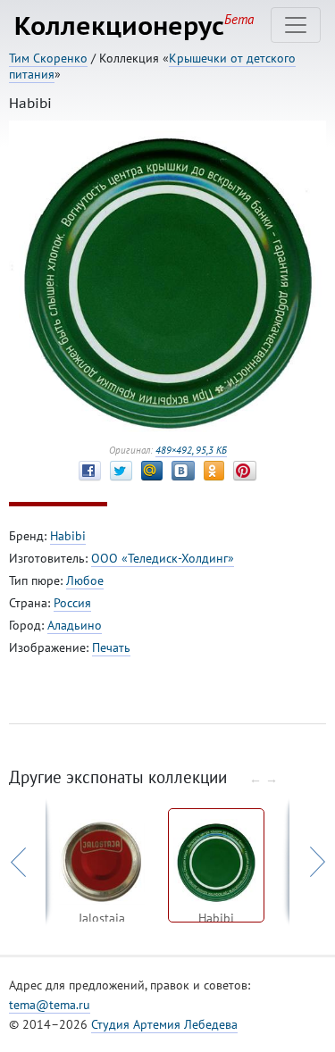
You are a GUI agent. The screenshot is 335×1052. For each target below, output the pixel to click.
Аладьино (74, 625)
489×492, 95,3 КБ (191, 450)
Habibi (68, 536)
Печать (111, 647)
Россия (72, 603)
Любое (85, 580)
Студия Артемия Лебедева (164, 1024)
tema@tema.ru (49, 1005)
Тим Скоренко (48, 58)
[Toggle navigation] (296, 25)
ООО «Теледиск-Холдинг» (162, 558)
